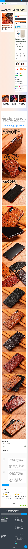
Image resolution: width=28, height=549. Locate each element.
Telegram (15, 543)
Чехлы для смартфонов (4, 531)
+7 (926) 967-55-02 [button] (18, 531)
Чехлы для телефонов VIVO (18, 519)
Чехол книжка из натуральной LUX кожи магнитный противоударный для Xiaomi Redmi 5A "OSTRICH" (22, 104)
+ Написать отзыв (5, 484)
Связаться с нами (3, 535)
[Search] (16, 3)
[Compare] (25, 14)
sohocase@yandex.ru (23, 2)
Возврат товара (3, 536)
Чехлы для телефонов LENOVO (19, 526)
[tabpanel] (6, 101)
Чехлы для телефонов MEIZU (19, 528)
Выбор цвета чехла (17, 62)
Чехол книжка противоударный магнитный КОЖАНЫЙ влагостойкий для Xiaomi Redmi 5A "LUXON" (14, 104)
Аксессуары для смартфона (5, 534)
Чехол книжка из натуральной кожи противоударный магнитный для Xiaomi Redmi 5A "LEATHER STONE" (6, 104)
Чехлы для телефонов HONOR (19, 522)
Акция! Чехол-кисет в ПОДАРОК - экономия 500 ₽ (20, 19)
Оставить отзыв (23, 505)
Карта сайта (3, 537)
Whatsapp (16, 543)
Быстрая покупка (25, 69)
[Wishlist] (24, 14)
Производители (3, 538)
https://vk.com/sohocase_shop (26, 2)
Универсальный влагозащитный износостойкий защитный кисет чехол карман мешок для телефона (22, 23)
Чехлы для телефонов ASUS (19, 521)
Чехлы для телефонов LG (18, 527)
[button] (11, 1)
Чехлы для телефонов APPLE (19, 520)
